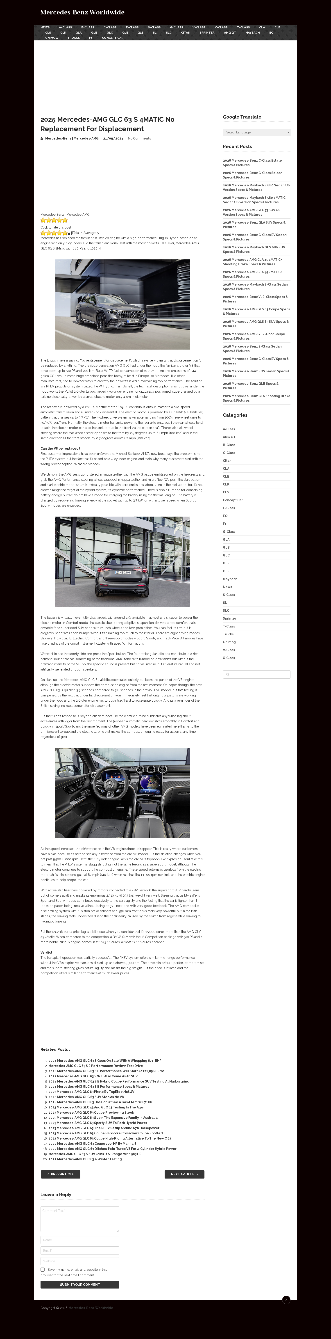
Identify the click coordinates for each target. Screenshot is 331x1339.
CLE (277, 27)
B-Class (87, 27)
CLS (48, 32)
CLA (262, 27)
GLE (125, 32)
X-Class (221, 27)
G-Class (176, 27)
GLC (110, 32)
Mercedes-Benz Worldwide (83, 12)
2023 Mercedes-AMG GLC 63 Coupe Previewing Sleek (91, 1112)
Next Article (183, 1174)
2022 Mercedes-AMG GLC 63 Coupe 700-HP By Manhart (92, 1143)
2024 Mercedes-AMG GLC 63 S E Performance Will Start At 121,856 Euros (106, 1071)
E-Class (132, 27)
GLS (140, 32)
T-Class (243, 27)
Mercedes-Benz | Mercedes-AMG (72, 138)
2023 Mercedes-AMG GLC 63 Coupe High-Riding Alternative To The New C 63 (109, 1138)
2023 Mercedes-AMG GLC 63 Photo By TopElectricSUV (91, 1092)
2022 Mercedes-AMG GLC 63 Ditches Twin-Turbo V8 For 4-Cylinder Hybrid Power (112, 1149)
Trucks (73, 37)
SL (154, 32)
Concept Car (112, 37)
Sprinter (207, 32)
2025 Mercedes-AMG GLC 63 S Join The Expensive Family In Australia (103, 1117)
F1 (91, 37)
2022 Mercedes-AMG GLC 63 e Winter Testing (85, 1159)
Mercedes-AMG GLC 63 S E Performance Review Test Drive (95, 1066)
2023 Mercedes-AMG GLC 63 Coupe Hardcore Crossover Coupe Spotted (105, 1133)
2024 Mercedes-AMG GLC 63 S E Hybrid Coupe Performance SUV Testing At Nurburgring (118, 1081)
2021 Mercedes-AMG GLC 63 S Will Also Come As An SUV (93, 1076)
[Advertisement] (165, 74)
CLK (63, 32)
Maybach (252, 32)
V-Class (199, 27)
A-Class (65, 27)
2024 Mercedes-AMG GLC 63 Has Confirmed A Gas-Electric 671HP (100, 1102)
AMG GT (230, 32)
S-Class (154, 27)
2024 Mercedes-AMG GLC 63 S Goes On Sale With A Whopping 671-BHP (104, 1060)
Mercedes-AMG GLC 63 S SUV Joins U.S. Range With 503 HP (94, 1154)
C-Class (110, 27)
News (45, 27)
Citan (185, 32)
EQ (271, 32)
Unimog (51, 37)
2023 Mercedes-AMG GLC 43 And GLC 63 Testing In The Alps (95, 1107)
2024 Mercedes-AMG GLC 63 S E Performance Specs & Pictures (98, 1086)
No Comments (139, 138)
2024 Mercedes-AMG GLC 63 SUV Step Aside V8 (86, 1097)
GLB (94, 32)
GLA (79, 32)
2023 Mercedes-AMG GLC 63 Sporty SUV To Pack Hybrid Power (97, 1123)
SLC (169, 32)
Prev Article (62, 1174)
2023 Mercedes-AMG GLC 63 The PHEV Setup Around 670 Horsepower (103, 1128)
